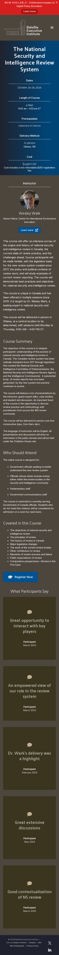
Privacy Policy (33, 946)
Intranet (32, 942)
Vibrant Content (19, 942)
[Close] (56, 2)
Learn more (29, 11)
